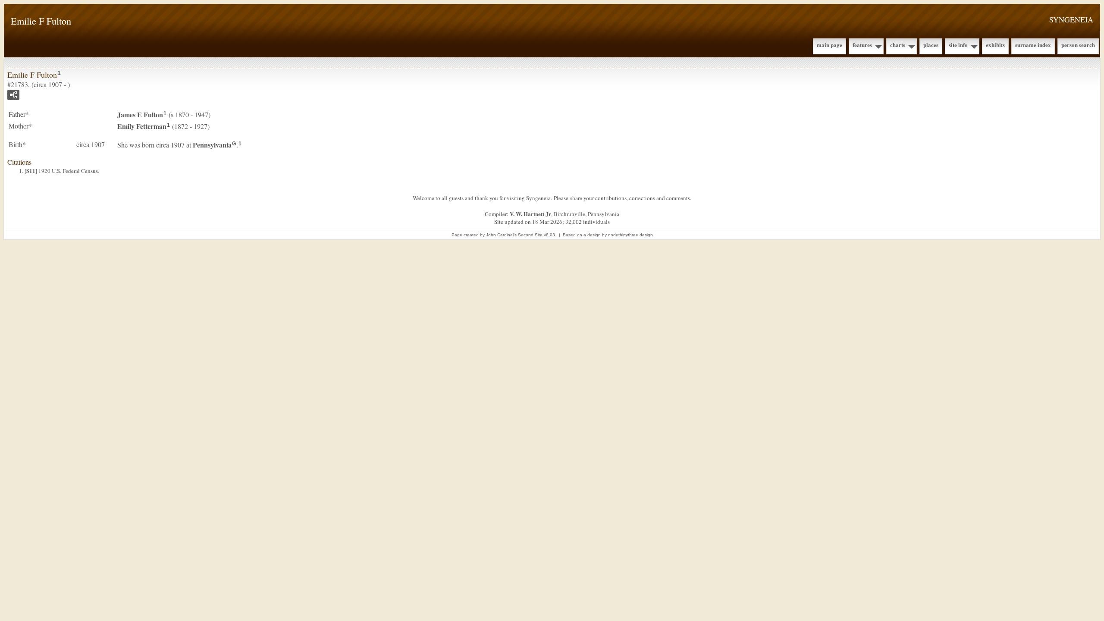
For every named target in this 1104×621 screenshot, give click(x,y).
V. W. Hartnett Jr (530, 214)
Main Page (829, 45)
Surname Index (1033, 45)
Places (930, 45)
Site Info (958, 45)
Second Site (530, 234)
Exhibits (995, 45)
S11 (30, 170)
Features (862, 45)
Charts (897, 45)
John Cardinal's (501, 234)
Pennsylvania (212, 145)
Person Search (1078, 45)
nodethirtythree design (630, 234)
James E (140, 114)
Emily (141, 126)
